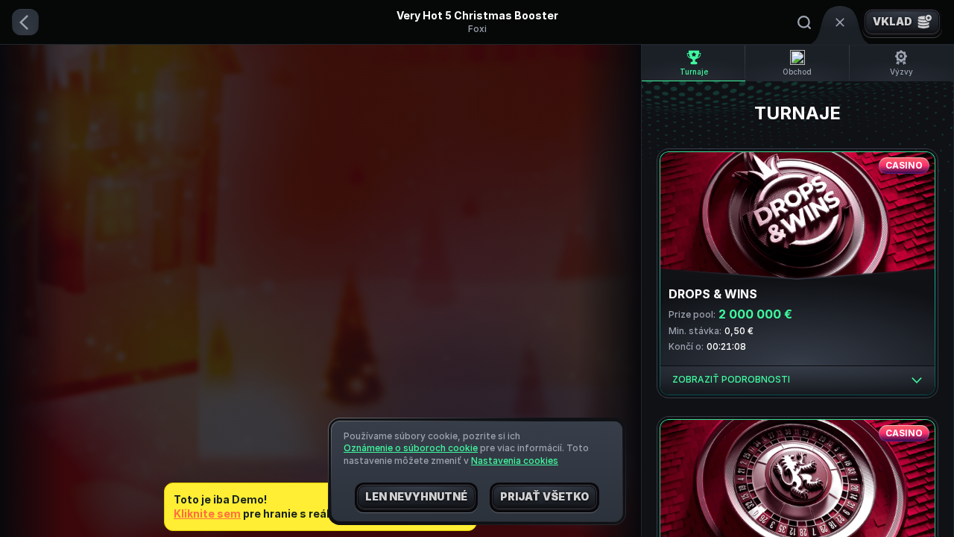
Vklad (892, 21)
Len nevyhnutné (416, 496)
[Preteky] (840, 22)
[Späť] (25, 22)
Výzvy (901, 71)
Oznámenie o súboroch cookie (411, 447)
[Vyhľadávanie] (804, 22)
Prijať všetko (544, 496)
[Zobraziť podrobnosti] (917, 380)
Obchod (797, 71)
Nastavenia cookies (514, 461)
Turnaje (694, 71)
